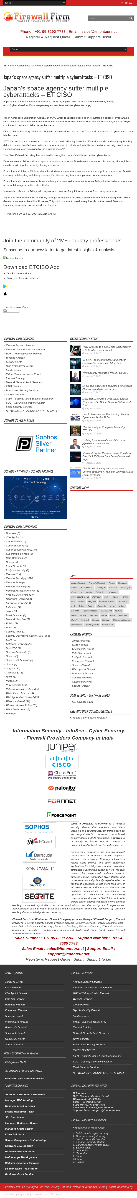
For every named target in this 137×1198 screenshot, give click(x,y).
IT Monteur (54, 1194)
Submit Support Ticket (92, 37)
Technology (12, 672)
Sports (9, 664)
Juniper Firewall (81, 640)
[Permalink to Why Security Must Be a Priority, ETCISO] (75, 381)
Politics (10, 623)
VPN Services (13, 684)
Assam (112, 583)
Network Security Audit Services (24, 382)
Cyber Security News (29, 65)
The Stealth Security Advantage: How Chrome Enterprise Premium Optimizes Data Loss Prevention (107, 471)
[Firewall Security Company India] (36, 20)
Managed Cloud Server (19, 1128)
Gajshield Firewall (82, 681)
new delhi (94, 615)
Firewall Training (15, 378)
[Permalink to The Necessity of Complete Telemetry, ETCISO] (75, 435)
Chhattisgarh (125, 588)
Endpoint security (16, 570)
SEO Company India (16, 1194)
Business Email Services (20, 1105)
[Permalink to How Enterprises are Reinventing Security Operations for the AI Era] (75, 422)
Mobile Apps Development (21, 1157)
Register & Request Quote (48, 37)
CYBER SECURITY (17, 394)
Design (10, 562)
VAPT (9, 676)
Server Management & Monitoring (25, 1140)
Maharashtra (106, 611)
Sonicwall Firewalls (16, 652)
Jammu (91, 606)
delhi (106, 597)
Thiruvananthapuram (122, 620)
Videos (10, 680)
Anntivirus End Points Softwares (25, 1094)
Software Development (19, 1145)
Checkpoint (12, 537)
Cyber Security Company (107, 592)
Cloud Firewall (14, 361)
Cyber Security (14, 545)
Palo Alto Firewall (81, 653)
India (73, 606)
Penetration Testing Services (22, 390)
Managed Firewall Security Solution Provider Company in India (65, 1187)
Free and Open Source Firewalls (88, 717)
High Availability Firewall (19, 365)
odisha (104, 615)
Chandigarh (101, 588)
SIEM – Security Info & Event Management (30, 398)
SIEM (9, 639)
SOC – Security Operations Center (25, 402)
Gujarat (81, 601)
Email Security (14, 566)
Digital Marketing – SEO (19, 1111)
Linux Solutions (15, 1134)
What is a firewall (15, 701)
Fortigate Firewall (82, 657)
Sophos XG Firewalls (18, 660)
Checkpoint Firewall (83, 648)
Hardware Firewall (16, 598)
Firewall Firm (11, 1187)
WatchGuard (107, 625)
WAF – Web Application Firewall (24, 353)
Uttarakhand (76, 625)
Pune (9, 627)
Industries (11, 607)
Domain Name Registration (21, 1168)
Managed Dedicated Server (21, 1123)
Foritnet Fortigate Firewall (20, 590)
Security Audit (13, 631)
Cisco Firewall (80, 644)
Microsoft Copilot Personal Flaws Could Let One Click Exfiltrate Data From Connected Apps (106, 456)
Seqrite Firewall (81, 685)
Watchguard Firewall (83, 669)
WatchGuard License (18, 693)
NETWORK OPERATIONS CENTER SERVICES (32, 410)
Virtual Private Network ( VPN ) (23, 374)
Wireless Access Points (19, 705)
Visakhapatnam (92, 625)
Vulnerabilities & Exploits (20, 689)
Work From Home (16, 709)
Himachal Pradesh (107, 601)
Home (10, 65)
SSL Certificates (15, 1117)
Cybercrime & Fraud (17, 553)
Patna (112, 615)
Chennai (112, 588)
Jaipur (9, 611)
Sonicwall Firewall (82, 677)
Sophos (10, 656)
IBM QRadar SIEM (82, 701)
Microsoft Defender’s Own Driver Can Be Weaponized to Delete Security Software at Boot (106, 402)
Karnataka (101, 606)
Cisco (73, 592)
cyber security (86, 592)
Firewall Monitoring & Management (25, 349)
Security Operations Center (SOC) (25, 635)
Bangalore (122, 583)
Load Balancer (14, 370)
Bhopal (74, 588)
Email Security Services (19, 406)
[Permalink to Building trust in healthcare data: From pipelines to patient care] (75, 448)
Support (10, 668)
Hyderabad (123, 601)
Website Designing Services (22, 1162)
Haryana (92, 601)
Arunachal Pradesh (97, 583)
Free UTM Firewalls (17, 594)
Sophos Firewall (81, 665)
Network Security (78, 615)
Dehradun (96, 597)
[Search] (131, 18)
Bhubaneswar (87, 588)
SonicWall (11, 648)
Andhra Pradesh (78, 583)
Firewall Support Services (20, 345)
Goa (73, 601)
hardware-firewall (16, 602)
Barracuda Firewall (82, 673)
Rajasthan (123, 615)
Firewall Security (15, 578)
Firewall (10, 574)
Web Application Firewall (20, 697)
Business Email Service (19, 1174)
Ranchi (74, 620)
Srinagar (106, 620)
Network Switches (16, 619)
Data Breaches (14, 557)
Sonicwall (85, 620)
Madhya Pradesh (90, 611)
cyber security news (80, 597)
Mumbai (118, 611)
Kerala (112, 606)
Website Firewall (15, 357)
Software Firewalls (16, 643)
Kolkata (122, 606)
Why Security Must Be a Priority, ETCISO (105, 372)
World (9, 713)
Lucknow (75, 611)
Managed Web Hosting (19, 1100)
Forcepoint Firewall (83, 661)
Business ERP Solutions (20, 1151)
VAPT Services (14, 386)
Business (11, 533)
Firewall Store (14, 582)
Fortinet (125, 597)
